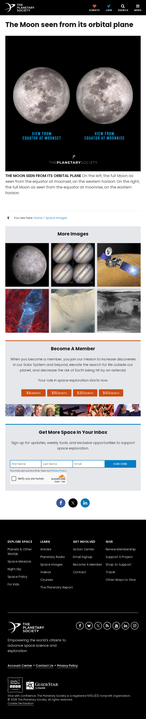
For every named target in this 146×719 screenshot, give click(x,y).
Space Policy (18, 577)
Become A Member (87, 564)
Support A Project (119, 557)
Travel (110, 572)
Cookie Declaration (21, 703)
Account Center (20, 665)
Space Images (56, 218)
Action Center (83, 549)
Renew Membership (121, 549)
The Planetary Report (56, 587)
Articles (45, 549)
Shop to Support (118, 564)
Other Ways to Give (121, 580)
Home (38, 218)
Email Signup (83, 557)
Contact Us (44, 665)
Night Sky (14, 569)
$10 (59, 392)
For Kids (13, 584)
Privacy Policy (58, 470)
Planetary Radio (52, 557)
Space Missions (19, 561)
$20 (85, 392)
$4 (33, 392)
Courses (46, 580)
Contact (79, 572)
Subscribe (120, 464)
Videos (45, 572)
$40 (111, 392)
